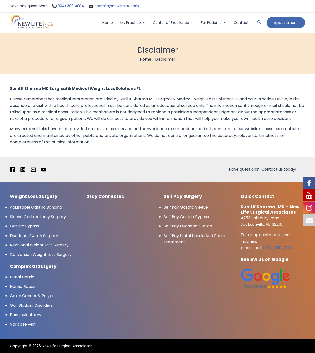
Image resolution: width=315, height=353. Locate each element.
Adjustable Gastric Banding (36, 207)
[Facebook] (12, 169)
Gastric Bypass (24, 226)
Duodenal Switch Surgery (34, 236)
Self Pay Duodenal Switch (188, 226)
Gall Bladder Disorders (31, 305)
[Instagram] (23, 169)
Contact (241, 22)
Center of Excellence (171, 22)
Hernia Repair (23, 286)
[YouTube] (43, 169)
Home (107, 22)
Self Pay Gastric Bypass (186, 217)
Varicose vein (23, 324)
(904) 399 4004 (70, 5)
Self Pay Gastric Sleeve (186, 207)
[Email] (33, 169)
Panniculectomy (25, 315)
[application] (143, 23)
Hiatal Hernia (22, 277)
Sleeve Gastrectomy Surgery (38, 217)
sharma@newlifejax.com (117, 5)
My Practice (130, 22)
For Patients (211, 22)
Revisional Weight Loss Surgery (39, 245)
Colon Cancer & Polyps (32, 296)
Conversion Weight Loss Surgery (41, 254)
